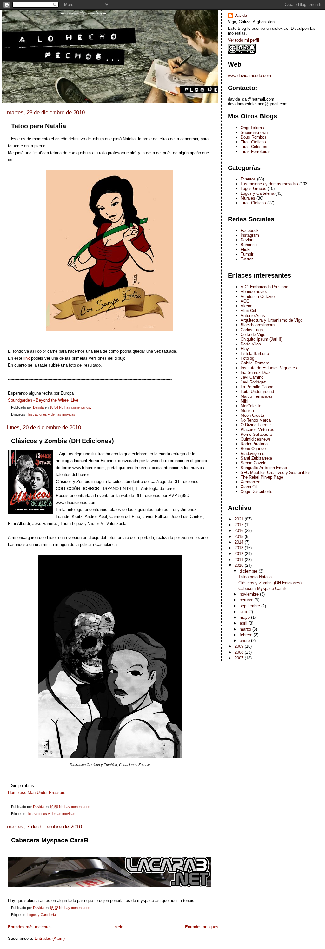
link (26, 358)
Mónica (247, 410)
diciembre (249, 571)
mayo (245, 617)
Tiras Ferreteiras (256, 151)
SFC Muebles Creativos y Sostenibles (276, 472)
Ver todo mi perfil (243, 40)
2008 (240, 652)
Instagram (250, 235)
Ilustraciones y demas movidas (51, 414)
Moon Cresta (252, 415)
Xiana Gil (249, 486)
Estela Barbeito (255, 353)
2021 (240, 519)
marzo (246, 629)
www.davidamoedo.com (249, 75)
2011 (240, 559)
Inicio (118, 927)
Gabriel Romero (255, 363)
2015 (240, 536)
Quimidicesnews (256, 439)
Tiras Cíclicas (253, 142)
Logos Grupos (253, 188)
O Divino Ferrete (256, 424)
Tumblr (247, 254)
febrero (247, 634)
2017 (240, 524)
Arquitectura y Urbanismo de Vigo (271, 320)
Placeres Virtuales (257, 429)
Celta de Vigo (253, 334)
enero (245, 640)
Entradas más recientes (30, 927)
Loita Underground (257, 391)
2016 (240, 530)
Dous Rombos (254, 137)
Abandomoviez (254, 291)
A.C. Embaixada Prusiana (264, 287)
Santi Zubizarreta (256, 458)
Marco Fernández (257, 396)
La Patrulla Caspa (257, 386)
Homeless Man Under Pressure (36, 792)
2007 (240, 658)
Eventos (248, 179)
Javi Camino (252, 377)
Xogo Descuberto (256, 491)
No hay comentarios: (75, 407)
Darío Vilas (251, 344)
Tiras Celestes (254, 146)
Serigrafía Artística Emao (264, 467)
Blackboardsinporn (258, 325)
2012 (240, 553)
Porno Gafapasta (256, 434)
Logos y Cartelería (41, 915)
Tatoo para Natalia (38, 125)
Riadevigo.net (253, 453)
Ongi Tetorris (252, 127)
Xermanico (250, 482)
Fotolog (247, 358)
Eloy (245, 348)
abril (244, 623)
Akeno (246, 306)
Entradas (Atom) (50, 938)
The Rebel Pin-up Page (262, 477)
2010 (240, 565)
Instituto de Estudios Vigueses (269, 367)
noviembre (250, 594)
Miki (244, 401)
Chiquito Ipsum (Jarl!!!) (261, 339)
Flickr (246, 249)
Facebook (250, 230)
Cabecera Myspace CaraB (49, 840)
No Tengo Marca (256, 420)
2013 (240, 548)
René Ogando (253, 448)
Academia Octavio (258, 296)
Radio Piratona (254, 444)
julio (244, 611)
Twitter (247, 259)
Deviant (248, 240)
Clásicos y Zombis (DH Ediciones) (62, 440)
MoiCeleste (251, 405)
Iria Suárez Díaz (255, 372)
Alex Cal (248, 310)
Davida (240, 15)
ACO (245, 301)
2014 (240, 542)
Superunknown (254, 132)
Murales (248, 198)
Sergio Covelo (253, 463)
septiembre (250, 606)
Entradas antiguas (201, 927)
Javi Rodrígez (253, 382)
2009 (240, 646)
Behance (249, 244)
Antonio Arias (253, 315)
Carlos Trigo (252, 329)
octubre (247, 600)
